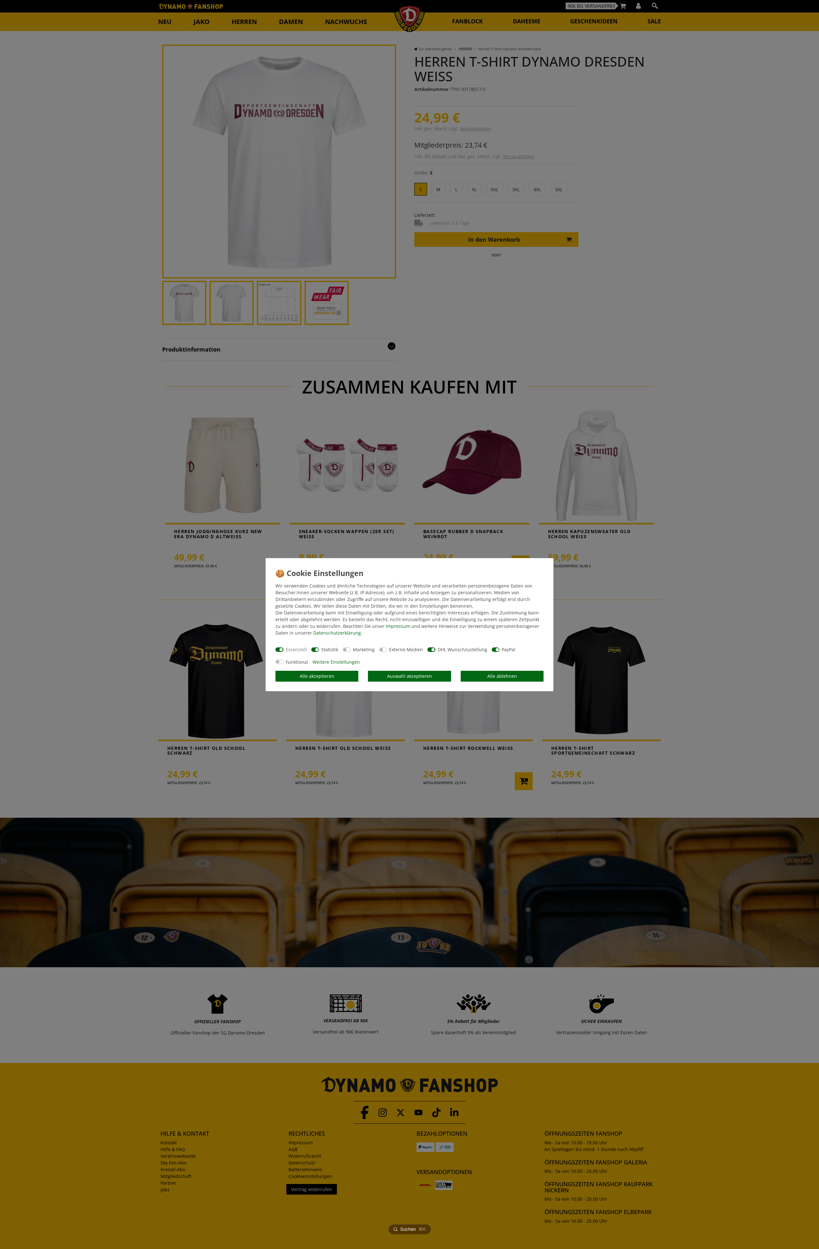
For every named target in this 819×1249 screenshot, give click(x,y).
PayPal (508, 649)
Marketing (364, 649)
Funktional (297, 662)
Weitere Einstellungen (336, 662)
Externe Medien (406, 649)
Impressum (398, 626)
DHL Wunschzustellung (462, 649)
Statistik (329, 649)
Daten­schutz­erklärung (337, 633)
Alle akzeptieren (317, 676)
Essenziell (296, 649)
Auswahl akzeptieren (409, 676)
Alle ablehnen (502, 676)
